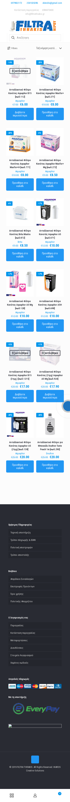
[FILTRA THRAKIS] (35, 25)
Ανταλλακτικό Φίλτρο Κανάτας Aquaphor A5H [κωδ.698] (50, 305)
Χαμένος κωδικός (19, 662)
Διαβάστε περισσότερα (20, 114)
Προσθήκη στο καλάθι (50, 114)
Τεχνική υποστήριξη (20, 532)
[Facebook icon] (35, 776)
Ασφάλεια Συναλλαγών (22, 579)
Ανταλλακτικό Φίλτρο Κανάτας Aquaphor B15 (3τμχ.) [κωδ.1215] (20, 375)
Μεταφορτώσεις (19, 640)
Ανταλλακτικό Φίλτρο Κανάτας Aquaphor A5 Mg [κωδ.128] (20, 305)
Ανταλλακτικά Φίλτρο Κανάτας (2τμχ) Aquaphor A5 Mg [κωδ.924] (50, 375)
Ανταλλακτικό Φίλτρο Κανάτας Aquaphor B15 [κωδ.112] (20, 93)
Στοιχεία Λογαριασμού (21, 655)
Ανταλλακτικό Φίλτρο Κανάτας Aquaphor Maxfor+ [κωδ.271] (50, 93)
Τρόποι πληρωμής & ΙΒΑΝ (23, 540)
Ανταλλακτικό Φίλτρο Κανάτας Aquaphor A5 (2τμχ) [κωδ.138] (20, 446)
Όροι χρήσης (17, 593)
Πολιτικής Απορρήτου (21, 601)
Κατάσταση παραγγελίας (26, 10)
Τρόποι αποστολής (19, 555)
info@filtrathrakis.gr (35, 13)
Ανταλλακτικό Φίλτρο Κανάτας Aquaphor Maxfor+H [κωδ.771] (20, 164)
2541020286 (32, 2)
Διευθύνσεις (16, 647)
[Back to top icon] (35, 759)
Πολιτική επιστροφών (21, 547)
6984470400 (47, 10)
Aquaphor (20, 100)
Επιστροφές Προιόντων (22, 586)
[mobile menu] (5, 5)
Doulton (50, 453)
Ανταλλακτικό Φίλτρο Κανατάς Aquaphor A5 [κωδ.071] (50, 234)
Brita (20, 241)
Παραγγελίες (17, 625)
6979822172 (16, 2)
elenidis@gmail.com (52, 2)
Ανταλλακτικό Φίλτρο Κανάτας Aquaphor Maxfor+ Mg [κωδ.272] (50, 164)
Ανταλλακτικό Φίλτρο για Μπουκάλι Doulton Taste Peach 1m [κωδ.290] (50, 446)
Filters (14, 48)
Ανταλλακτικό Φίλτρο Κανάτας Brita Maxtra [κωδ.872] (20, 234)
